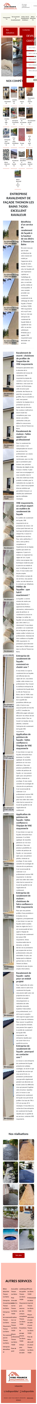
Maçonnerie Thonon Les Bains (6, 1329)
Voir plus (18, 1255)
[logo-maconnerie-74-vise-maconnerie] (18, 1376)
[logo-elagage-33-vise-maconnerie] (10, 6)
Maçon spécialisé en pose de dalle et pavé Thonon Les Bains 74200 (30, 1324)
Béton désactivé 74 (33, 18)
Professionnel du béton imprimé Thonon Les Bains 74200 (30, 1304)
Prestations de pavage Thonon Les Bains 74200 (22, 1334)
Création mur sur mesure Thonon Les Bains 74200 (14, 1324)
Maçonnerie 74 (6, 18)
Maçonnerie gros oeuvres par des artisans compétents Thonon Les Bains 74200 (22, 1313)
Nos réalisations (10, 31)
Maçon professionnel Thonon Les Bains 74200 (14, 1340)
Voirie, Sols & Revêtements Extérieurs (25, 18)
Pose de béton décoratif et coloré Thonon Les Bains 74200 (30, 1345)
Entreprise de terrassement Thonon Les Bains (6, 1317)
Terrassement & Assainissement (15, 18)
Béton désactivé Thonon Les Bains (6, 1293)
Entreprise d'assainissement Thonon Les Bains (6, 1304)
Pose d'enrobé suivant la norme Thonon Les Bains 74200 (14, 1306)
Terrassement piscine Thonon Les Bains (6, 1339)
